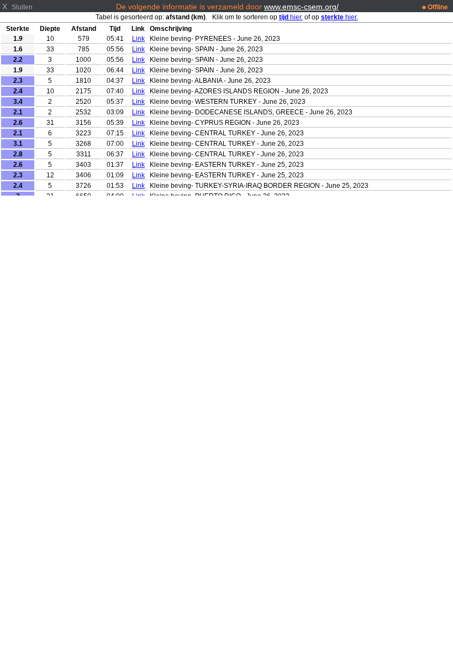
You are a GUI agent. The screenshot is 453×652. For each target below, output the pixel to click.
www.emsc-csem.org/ (301, 6)
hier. (291, 17)
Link (138, 39)
